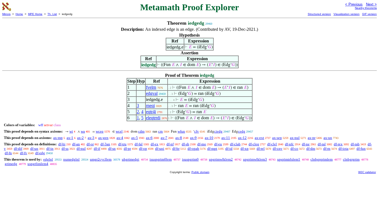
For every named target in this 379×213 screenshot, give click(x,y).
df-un (34, 148)
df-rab (355, 144)
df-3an (105, 144)
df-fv (23, 153)
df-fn (8, 153)
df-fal (139, 144)
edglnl (48, 159)
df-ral (322, 144)
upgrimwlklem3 (255, 159)
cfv (196, 131)
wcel (119, 131)
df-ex (154, 144)
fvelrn (151, 87)
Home (19, 14)
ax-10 (209, 138)
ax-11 (225, 138)
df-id (229, 148)
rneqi (150, 105)
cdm (141, 131)
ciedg (218, 131)
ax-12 (242, 138)
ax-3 (91, 138)
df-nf (170, 144)
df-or (90, 144)
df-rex (338, 144)
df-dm (310, 148)
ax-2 (80, 138)
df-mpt (212, 148)
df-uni (159, 148)
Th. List (52, 14)
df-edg (40, 153)
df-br (176, 148)
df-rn (326, 148)
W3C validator (367, 172)
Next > (371, 4)
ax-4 (120, 138)
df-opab (193, 148)
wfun (181, 131)
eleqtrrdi (153, 117)
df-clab (235, 144)
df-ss (65, 148)
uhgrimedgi (130, 159)
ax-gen (103, 138)
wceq (99, 131)
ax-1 (70, 138)
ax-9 (193, 138)
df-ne (306, 144)
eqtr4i (151, 111)
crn (160, 131)
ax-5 (134, 138)
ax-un (328, 138)
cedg (241, 131)
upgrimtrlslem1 (288, 159)
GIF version (369, 14)
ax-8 (178, 138)
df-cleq (254, 144)
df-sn (112, 148)
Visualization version (346, 14)
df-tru (122, 144)
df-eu (218, 144)
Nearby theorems (366, 7)
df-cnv (277, 148)
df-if (97, 148)
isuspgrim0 (190, 159)
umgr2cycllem (101, 159)
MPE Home (35, 14)
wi (71, 131)
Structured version (319, 14)
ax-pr (311, 138)
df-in (50, 148)
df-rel (261, 148)
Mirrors (6, 14)
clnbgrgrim (351, 159)
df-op (143, 148)
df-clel (272, 144)
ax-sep (277, 138)
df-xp (245, 148)
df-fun (361, 148)
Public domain (200, 172)
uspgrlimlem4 (37, 164)
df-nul (81, 148)
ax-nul (295, 138)
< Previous (354, 4)
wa (83, 131)
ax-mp (58, 138)
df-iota (343, 148)
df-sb (185, 144)
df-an (76, 144)
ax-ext (259, 138)
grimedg (11, 164)
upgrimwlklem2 (221, 159)
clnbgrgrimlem (321, 159)
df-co (294, 148)
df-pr (127, 148)
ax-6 (149, 138)
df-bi (61, 144)
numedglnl (71, 159)
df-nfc (289, 144)
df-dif (18, 148)
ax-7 (164, 138)
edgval (152, 93)
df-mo (201, 144)
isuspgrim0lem (161, 159)
